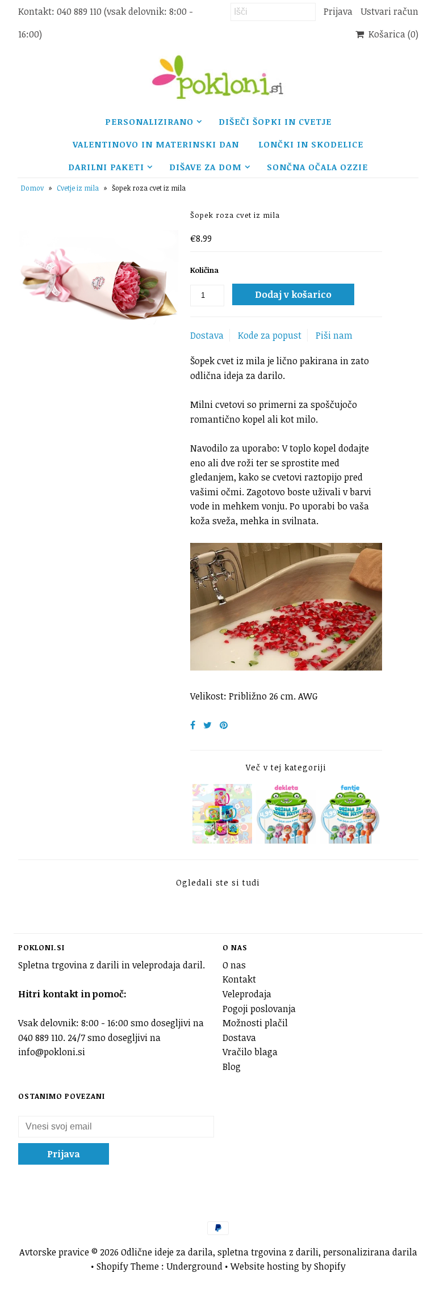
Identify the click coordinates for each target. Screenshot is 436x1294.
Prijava (338, 11)
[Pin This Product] (224, 725)
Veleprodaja (247, 994)
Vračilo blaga (250, 1052)
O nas (234, 965)
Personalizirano (149, 121)
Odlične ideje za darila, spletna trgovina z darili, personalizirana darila (269, 1252)
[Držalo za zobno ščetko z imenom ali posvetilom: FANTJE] (350, 840)
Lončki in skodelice (310, 144)
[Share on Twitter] (207, 725)
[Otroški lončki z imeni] (222, 840)
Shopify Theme (128, 1266)
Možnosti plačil (255, 1023)
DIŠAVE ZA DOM (205, 166)
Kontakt (239, 979)
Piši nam (334, 335)
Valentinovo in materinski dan (156, 144)
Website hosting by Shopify (288, 1266)
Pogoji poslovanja (259, 1008)
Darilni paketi (106, 166)
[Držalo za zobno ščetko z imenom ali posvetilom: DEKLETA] (286, 840)
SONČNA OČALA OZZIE (317, 166)
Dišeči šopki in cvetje (275, 121)
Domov (32, 187)
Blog (232, 1066)
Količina (204, 270)
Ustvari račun (389, 11)
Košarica (391, 34)
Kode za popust (269, 335)
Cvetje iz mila (78, 187)
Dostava (207, 335)
